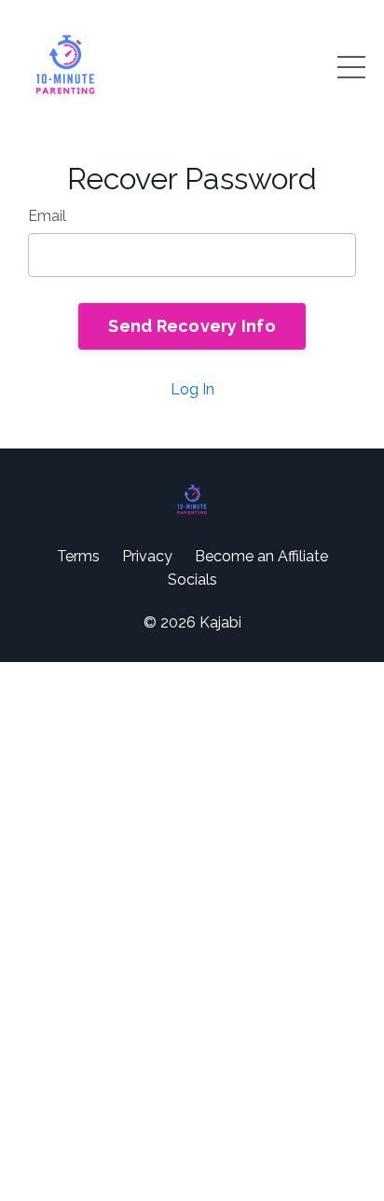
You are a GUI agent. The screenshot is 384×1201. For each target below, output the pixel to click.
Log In (192, 389)
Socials (192, 579)
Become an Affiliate (261, 556)
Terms (78, 556)
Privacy (147, 556)
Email (47, 216)
